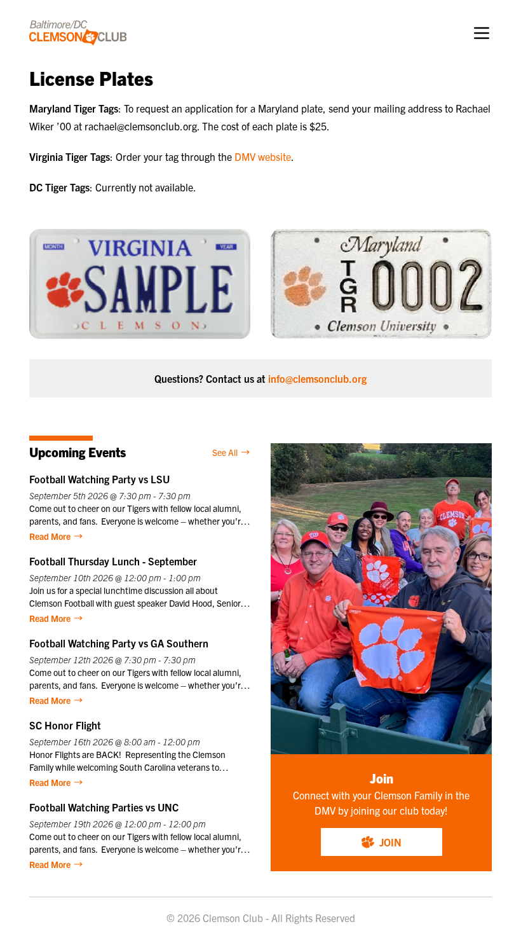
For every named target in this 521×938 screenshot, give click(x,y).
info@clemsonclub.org (317, 378)
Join (390, 842)
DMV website (262, 156)
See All (225, 452)
